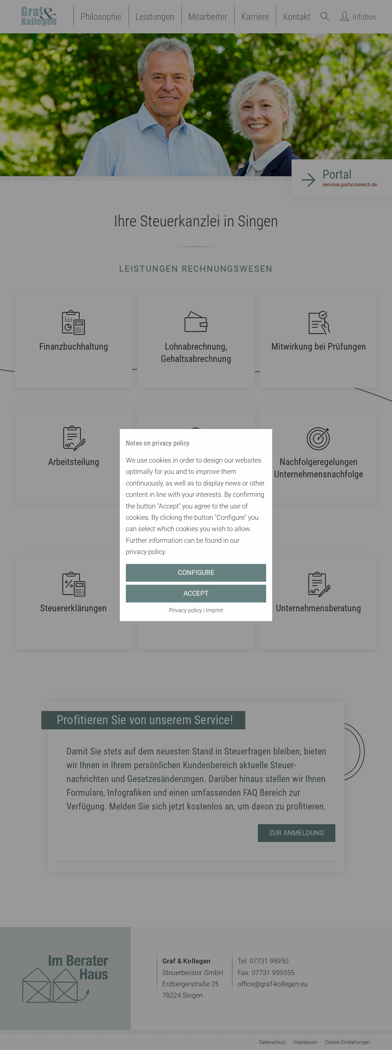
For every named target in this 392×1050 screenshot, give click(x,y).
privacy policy (145, 552)
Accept (196, 593)
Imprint (214, 610)
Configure (196, 572)
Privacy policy (185, 610)
